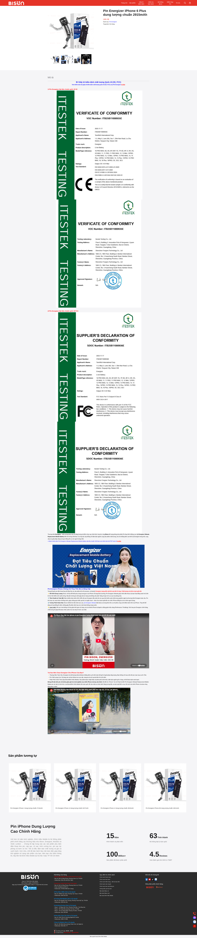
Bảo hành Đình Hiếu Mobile (106, 895)
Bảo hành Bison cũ (104, 891)
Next (92, 58)
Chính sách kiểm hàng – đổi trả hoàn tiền (110, 881)
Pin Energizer (113, 21)
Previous (49, 58)
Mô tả (50, 77)
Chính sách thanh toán (105, 877)
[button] (49, 30)
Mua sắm (190, 3)
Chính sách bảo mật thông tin (107, 886)
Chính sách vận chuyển (105, 884)
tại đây (123, 84)
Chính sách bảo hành (105, 879)
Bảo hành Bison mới (105, 893)
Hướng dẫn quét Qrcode (106, 888)
